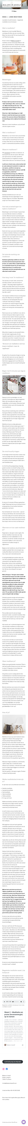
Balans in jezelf (15, 40)
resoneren (7, 152)
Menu (14, 11)
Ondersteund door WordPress (9, 1122)
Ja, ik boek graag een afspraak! (13, 1061)
